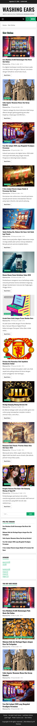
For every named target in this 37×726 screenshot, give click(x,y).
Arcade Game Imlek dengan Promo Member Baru (18, 305)
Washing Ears (19, 9)
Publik (24, 637)
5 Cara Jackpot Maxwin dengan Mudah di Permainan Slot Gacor (18, 176)
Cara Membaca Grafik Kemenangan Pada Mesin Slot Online (18, 46)
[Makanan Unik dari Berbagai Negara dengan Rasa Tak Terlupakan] (18, 628)
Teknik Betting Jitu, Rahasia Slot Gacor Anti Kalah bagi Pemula (18, 219)
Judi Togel (8, 718)
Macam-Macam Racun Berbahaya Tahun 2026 (18, 262)
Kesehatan (18, 637)
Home (5, 637)
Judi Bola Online (28, 715)
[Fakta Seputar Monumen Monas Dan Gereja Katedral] (18, 659)
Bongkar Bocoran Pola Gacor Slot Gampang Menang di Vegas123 (18, 475)
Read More (8, 75)
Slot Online (7, 55)
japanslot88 (6, 562)
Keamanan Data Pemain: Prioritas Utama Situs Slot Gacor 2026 (18, 432)
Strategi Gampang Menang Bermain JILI (18, 391)
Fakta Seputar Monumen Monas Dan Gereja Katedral (18, 89)
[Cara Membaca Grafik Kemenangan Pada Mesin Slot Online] (18, 597)
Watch (33, 19)
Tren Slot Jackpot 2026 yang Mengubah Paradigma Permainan (18, 132)
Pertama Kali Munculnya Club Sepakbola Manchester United (18, 348)
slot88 (5, 564)
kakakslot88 (6, 569)
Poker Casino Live (17, 718)
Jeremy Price (7, 64)
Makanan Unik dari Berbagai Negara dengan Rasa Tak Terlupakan (18, 643)
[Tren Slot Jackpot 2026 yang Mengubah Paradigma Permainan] (18, 691)
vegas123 (6, 576)
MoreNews (27, 722)
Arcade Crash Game (15, 715)
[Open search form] (23, 19)
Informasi (11, 637)
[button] (3, 19)
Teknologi (29, 637)
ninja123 (5, 572)
